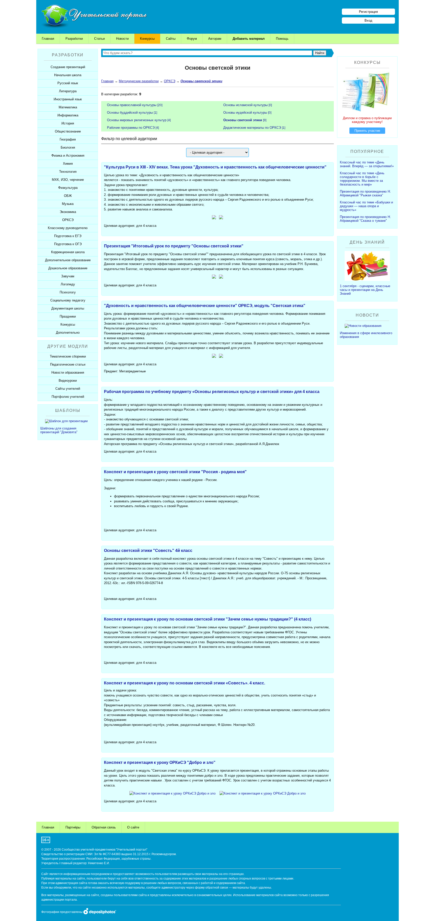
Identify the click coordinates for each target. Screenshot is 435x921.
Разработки (74, 38)
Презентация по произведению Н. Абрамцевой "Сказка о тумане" (365, 219)
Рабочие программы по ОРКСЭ (131, 127)
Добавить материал (249, 38)
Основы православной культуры (131, 105)
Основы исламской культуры (245, 105)
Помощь (282, 38)
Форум (192, 38)
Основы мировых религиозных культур (136, 120)
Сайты (170, 38)
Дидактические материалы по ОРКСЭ (252, 127)
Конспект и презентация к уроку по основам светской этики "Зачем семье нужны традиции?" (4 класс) (207, 619)
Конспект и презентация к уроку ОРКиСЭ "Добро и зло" (159, 762)
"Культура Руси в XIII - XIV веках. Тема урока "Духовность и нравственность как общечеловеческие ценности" (215, 167)
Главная (48, 38)
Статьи (99, 38)
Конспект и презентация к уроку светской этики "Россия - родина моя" (175, 472)
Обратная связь (104, 827)
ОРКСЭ (169, 81)
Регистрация (368, 12)
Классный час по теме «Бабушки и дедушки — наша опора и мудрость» (366, 206)
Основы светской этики (242, 120)
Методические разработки (139, 81)
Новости (122, 38)
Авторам (214, 38)
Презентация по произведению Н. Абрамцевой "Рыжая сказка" (365, 193)
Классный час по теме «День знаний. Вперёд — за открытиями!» (367, 164)
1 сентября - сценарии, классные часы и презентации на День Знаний (365, 289)
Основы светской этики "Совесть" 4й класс (148, 550)
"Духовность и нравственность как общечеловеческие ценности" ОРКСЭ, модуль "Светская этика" (204, 305)
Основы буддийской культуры (130, 112)
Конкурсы (147, 38)
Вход (368, 20)
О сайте (133, 827)
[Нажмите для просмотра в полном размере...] (214, 218)
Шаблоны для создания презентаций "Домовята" (59, 430)
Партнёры (72, 827)
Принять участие (367, 131)
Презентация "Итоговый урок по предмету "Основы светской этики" (173, 246)
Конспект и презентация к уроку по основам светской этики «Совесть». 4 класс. (184, 683)
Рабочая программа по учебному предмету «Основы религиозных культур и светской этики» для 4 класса (211, 391)
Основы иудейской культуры (245, 112)
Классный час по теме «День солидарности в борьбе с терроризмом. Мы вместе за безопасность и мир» (362, 178)
